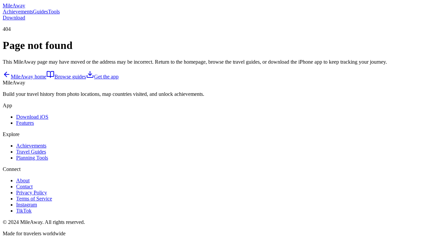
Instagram (26, 204)
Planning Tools (32, 158)
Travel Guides (31, 152)
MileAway (14, 5)
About (23, 180)
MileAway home (28, 76)
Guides (40, 11)
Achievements (18, 11)
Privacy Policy (31, 192)
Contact (24, 186)
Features (25, 123)
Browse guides (70, 76)
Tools (54, 11)
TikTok (24, 211)
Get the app (106, 76)
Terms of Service (34, 198)
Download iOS (32, 117)
